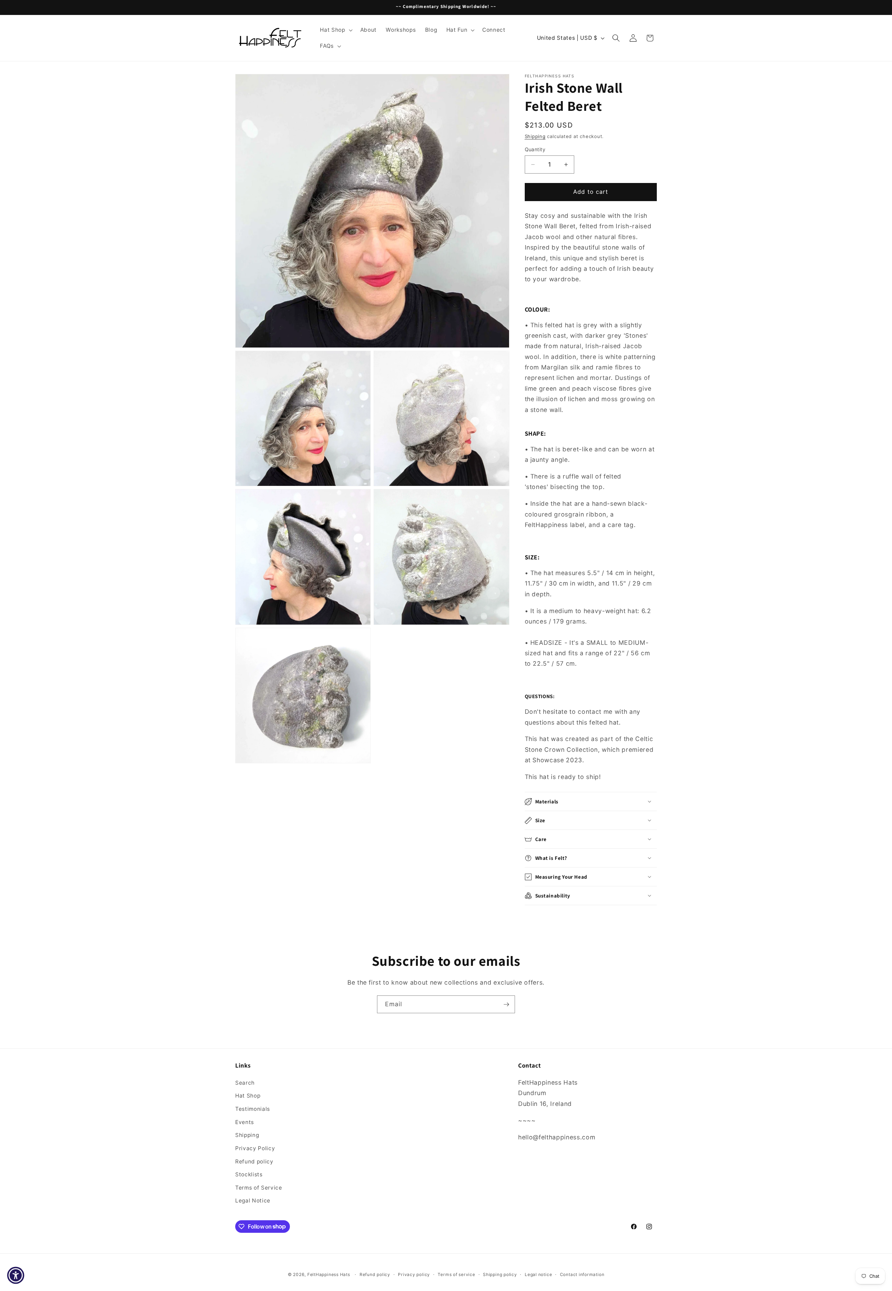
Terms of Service (258, 1187)
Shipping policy (500, 1274)
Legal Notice (252, 1200)
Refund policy (254, 1161)
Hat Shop (247, 1095)
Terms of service (456, 1274)
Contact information (582, 1274)
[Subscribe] (506, 1004)
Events (244, 1121)
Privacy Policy (255, 1148)
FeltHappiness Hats (328, 1274)
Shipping (535, 136)
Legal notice (538, 1274)
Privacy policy (414, 1274)
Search (245, 1082)
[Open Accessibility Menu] (15, 1275)
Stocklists (249, 1174)
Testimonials (252, 1108)
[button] (335, 30)
